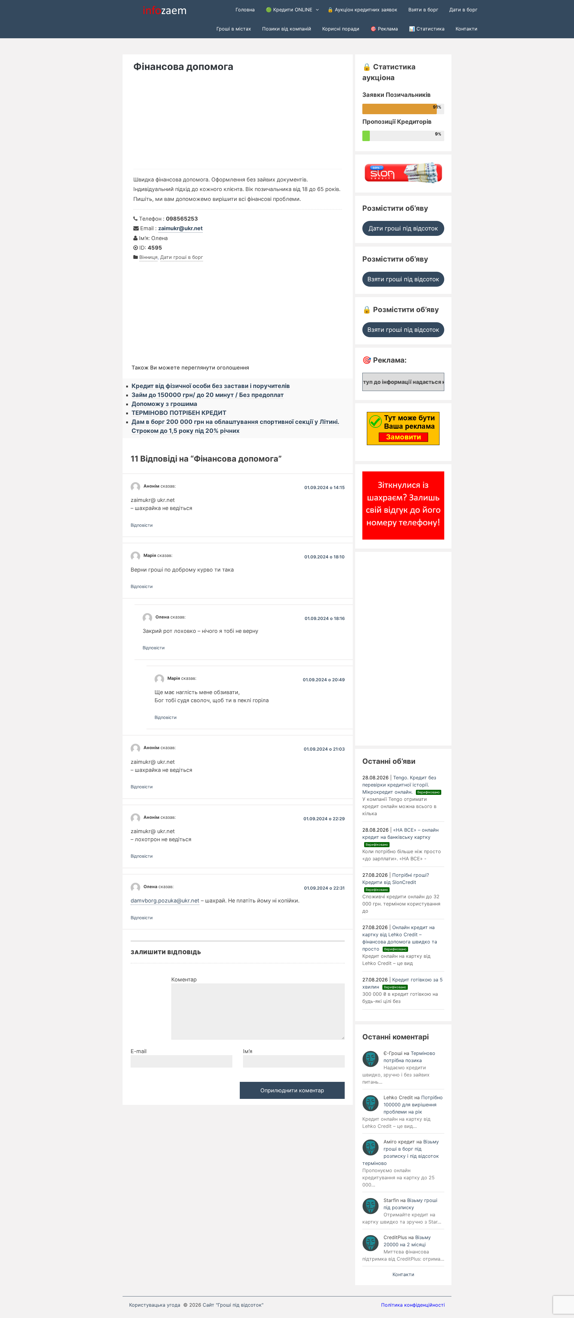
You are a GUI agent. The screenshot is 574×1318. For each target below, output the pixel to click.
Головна (245, 10)
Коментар (184, 979)
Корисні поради (340, 29)
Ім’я (247, 1051)
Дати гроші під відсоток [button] (403, 228)
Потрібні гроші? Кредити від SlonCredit (395, 882)
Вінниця (148, 257)
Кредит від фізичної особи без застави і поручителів (211, 386)
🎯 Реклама (384, 29)
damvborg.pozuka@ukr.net (165, 900)
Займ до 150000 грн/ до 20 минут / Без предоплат (208, 394)
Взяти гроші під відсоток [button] (403, 279)
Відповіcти (142, 525)
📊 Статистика (427, 29)
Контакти (466, 29)
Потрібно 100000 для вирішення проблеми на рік (413, 1104)
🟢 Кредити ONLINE (289, 10)
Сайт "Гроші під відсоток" (233, 1305)
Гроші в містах (233, 29)
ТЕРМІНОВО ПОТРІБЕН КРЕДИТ (179, 412)
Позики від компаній (286, 29)
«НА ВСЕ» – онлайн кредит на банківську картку (400, 837)
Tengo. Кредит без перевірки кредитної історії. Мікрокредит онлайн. (401, 785)
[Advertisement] (237, 124)
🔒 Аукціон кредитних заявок (362, 10)
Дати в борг (463, 10)
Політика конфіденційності (413, 1305)
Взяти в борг (423, 10)
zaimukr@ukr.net (180, 228)
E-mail (138, 1051)
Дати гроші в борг (181, 257)
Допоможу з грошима (164, 403)
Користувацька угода (154, 1305)
